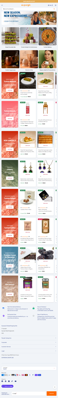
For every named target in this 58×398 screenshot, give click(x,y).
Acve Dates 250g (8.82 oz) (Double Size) (44, 268)
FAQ (50, 5)
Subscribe (51, 393)
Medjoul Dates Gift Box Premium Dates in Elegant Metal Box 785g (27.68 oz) (26, 268)
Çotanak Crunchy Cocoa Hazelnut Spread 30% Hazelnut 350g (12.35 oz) (28, 295)
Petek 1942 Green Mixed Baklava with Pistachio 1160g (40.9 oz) (44, 91)
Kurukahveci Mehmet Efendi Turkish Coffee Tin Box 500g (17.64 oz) (44, 239)
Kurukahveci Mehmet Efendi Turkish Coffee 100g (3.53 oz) (27, 239)
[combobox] (29, 9)
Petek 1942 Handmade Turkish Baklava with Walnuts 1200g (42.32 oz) (45, 150)
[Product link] (27, 85)
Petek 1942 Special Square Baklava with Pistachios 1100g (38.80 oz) (27, 150)
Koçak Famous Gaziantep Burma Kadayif (26, 93)
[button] (2, 5)
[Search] (54, 9)
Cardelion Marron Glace (26, 209)
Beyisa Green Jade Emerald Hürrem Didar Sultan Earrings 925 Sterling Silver (27, 179)
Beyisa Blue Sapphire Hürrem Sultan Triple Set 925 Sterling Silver (45, 179)
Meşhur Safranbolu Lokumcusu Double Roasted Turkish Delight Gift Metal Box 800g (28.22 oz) (45, 210)
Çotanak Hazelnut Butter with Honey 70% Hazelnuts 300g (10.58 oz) (45, 295)
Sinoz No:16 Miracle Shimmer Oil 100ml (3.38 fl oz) (45, 120)
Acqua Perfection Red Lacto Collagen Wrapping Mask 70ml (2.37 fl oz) (27, 122)
